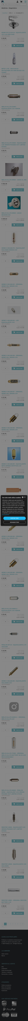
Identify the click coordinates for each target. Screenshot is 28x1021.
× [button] (24, 497)
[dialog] (14, 510)
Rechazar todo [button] (14, 522)
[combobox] (22, 497)
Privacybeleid (5, 514)
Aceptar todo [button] (14, 518)
